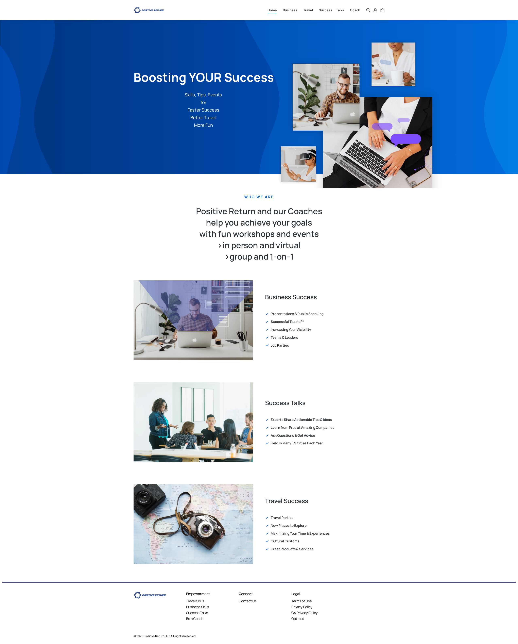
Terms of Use (331, 322)
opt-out (390, 322)
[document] (259, 322)
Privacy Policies (359, 322)
